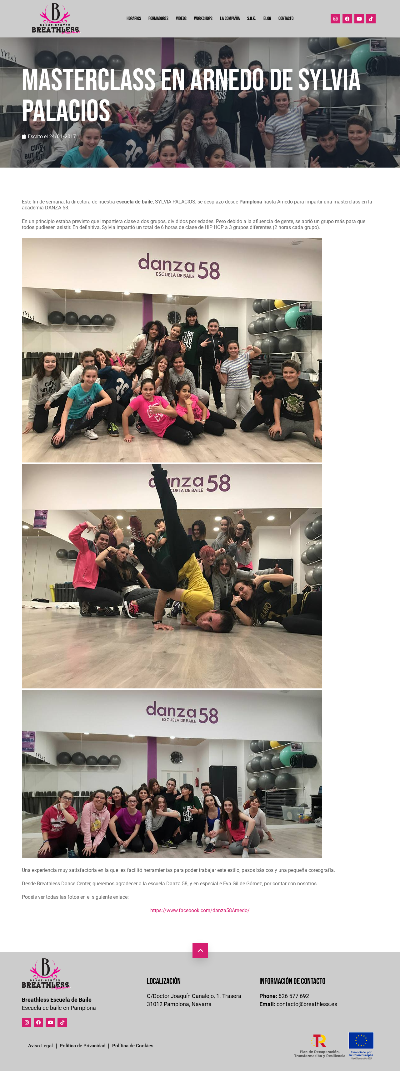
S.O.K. (251, 19)
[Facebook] (347, 18)
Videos (181, 19)
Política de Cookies (132, 1046)
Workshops (203, 19)
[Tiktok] (371, 18)
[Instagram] (335, 18)
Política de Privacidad (82, 1046)
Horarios (134, 19)
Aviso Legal (40, 1046)
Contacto (285, 19)
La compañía (230, 19)
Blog (267, 19)
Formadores (158, 19)
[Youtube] (359, 18)
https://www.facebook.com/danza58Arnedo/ (200, 910)
